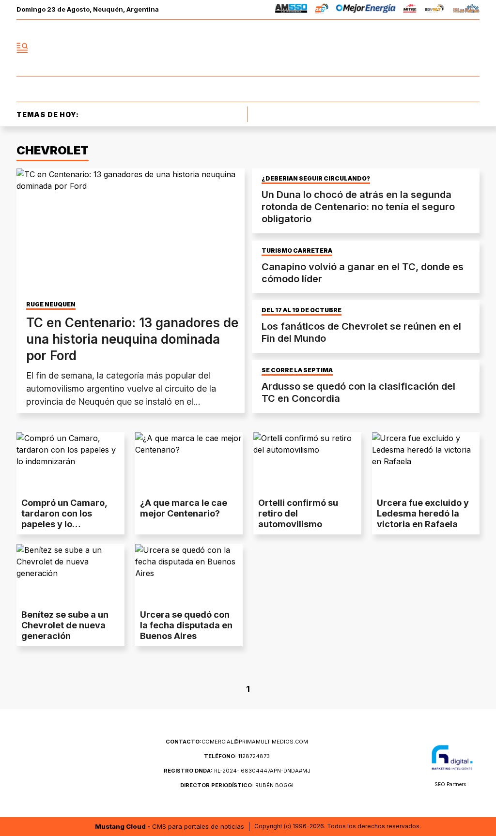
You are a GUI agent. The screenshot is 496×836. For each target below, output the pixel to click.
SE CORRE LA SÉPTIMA (297, 370)
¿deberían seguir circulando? (316, 179)
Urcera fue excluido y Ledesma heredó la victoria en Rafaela (423, 513)
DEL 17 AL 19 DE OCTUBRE (301, 310)
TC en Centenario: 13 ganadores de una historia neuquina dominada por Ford (132, 339)
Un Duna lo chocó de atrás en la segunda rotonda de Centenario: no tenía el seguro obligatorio (358, 207)
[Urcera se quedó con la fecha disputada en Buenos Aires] (189, 574)
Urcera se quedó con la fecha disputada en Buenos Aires (186, 625)
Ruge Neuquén (51, 304)
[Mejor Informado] (248, 48)
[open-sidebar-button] (22, 48)
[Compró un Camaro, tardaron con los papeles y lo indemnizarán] (70, 462)
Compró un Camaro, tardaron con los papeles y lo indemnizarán (64, 519)
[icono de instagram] (450, 48)
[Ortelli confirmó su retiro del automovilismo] (307, 462)
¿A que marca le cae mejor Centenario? (183, 508)
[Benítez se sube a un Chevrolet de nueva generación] (70, 574)
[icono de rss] (472, 48)
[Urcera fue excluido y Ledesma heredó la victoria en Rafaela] (426, 462)
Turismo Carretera (297, 251)
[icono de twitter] (429, 48)
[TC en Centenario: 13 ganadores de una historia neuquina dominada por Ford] (130, 232)
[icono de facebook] (408, 48)
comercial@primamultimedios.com (237, 741)
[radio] (291, 10)
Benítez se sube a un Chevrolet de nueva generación (64, 625)
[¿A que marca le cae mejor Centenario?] (189, 462)
